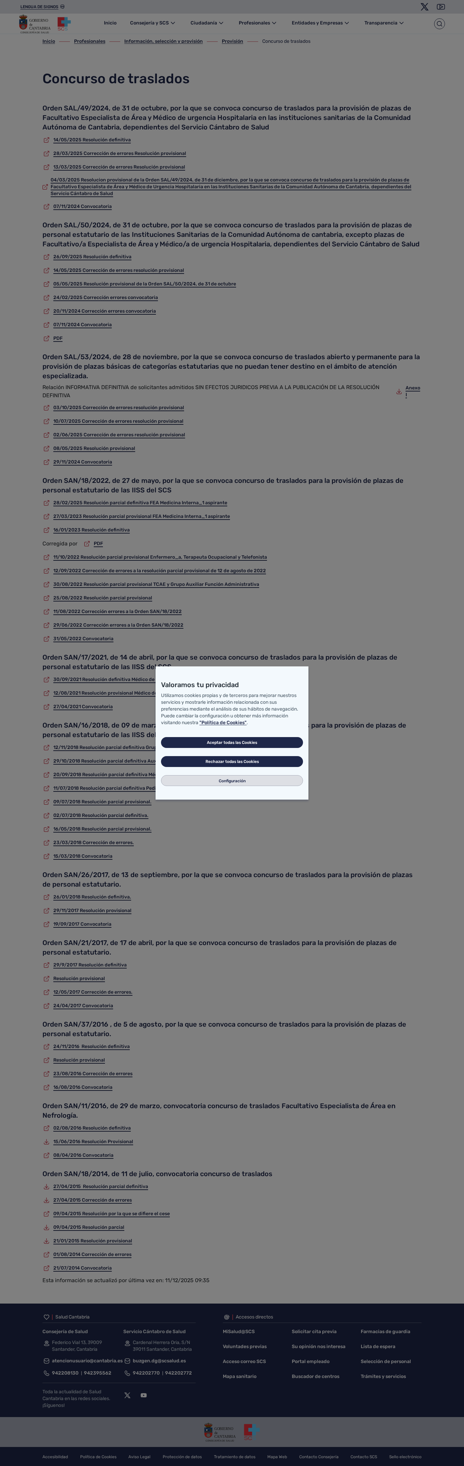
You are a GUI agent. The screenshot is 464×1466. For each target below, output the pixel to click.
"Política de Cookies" (223, 723)
